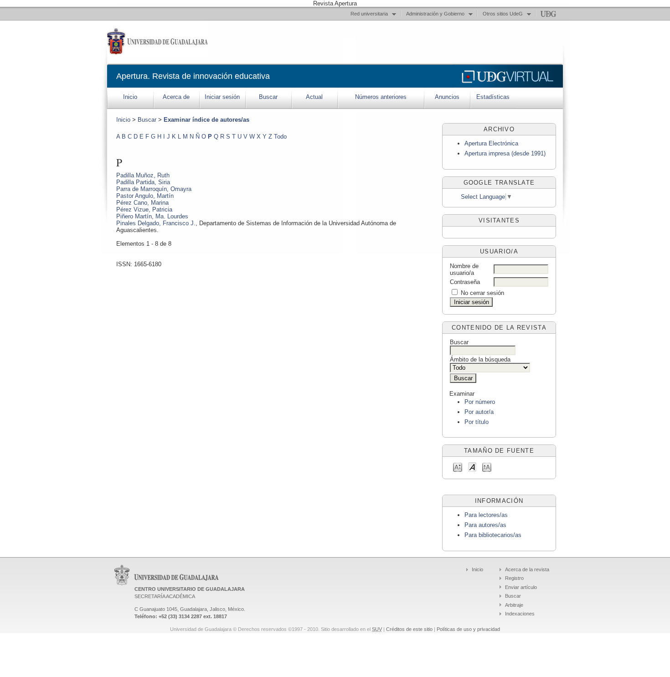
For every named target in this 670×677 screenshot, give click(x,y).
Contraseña (465, 282)
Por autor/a (479, 411)
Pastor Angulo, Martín (145, 195)
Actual (314, 96)
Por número (479, 401)
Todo (280, 136)
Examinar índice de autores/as (206, 119)
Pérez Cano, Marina (142, 202)
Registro (514, 578)
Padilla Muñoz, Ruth (143, 175)
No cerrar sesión (482, 292)
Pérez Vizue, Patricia (144, 209)
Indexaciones (520, 613)
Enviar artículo (521, 587)
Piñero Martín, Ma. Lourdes (152, 216)
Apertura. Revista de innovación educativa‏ (193, 76)
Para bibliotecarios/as (492, 535)
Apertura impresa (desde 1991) (505, 153)
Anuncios (447, 96)
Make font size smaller (457, 466)
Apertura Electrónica (491, 143)
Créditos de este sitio (409, 629)
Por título (476, 422)
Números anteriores (381, 96)
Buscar (268, 96)
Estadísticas (493, 96)
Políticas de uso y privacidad (468, 629)
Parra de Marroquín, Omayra (153, 189)
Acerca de (176, 96)
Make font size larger (486, 466)
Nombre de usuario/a (464, 269)
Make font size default (472, 466)
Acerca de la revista (527, 569)
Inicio (130, 96)
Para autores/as (485, 525)
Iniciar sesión (222, 96)
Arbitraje (514, 605)
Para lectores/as (486, 515)
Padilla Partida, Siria (143, 182)
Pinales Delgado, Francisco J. (156, 223)
